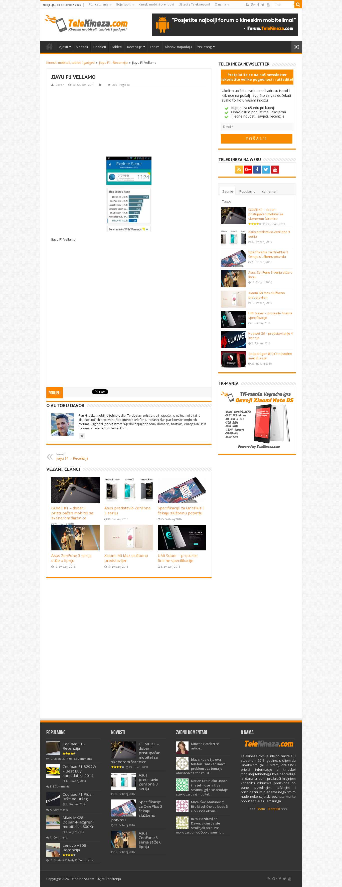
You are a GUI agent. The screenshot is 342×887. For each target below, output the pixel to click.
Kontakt (274, 808)
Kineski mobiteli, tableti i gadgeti (70, 62)
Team (260, 808)
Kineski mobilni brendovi (156, 4)
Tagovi (227, 201)
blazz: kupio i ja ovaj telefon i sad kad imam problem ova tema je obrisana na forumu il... (201, 766)
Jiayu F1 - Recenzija (113, 62)
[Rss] (247, 5)
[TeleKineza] (86, 24)
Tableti (116, 47)
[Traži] (298, 4)
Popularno (247, 191)
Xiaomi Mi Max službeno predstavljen (126, 558)
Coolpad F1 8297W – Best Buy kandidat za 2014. (79, 771)
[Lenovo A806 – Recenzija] (53, 850)
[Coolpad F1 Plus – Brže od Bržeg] (53, 799)
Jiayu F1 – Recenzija (72, 456)
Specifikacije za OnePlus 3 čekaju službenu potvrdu (181, 510)
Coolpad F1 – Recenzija (74, 746)
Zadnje (227, 191)
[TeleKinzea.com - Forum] (225, 25)
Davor (60, 85)
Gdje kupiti (123, 4)
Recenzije (134, 47)
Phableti (99, 47)
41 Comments (59, 837)
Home (49, 46)
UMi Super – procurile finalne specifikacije (178, 558)
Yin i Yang (204, 47)
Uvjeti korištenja (109, 878)
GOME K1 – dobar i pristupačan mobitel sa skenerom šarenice (72, 512)
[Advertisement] (128, 122)
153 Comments (82, 758)
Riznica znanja (98, 4)
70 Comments (59, 809)
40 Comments (84, 860)
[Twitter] (263, 5)
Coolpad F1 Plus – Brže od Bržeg (78, 796)
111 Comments (59, 786)
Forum (154, 47)
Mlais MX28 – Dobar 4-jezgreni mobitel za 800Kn (78, 822)
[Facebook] (258, 5)
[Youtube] (268, 5)
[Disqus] (129, 650)
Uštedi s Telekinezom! (194, 4)
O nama (220, 4)
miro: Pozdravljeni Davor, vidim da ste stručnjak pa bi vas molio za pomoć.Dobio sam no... (200, 825)
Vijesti (63, 47)
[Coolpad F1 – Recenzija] (53, 748)
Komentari (269, 191)
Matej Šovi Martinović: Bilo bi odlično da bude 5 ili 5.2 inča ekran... (209, 806)
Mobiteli (82, 47)
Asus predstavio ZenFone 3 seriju (148, 781)
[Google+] (253, 5)
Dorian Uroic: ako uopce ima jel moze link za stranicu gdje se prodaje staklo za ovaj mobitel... (202, 787)
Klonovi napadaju (178, 47)
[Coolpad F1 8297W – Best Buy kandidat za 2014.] (53, 771)
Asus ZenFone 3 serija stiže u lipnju (71, 558)
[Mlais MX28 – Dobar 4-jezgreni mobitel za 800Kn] (53, 822)
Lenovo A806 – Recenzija (76, 847)
